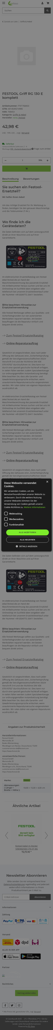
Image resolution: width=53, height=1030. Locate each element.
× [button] (47, 482)
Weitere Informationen (34, 507)
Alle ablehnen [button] (27, 539)
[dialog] (26, 515)
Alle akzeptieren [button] (27, 532)
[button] (26, 546)
